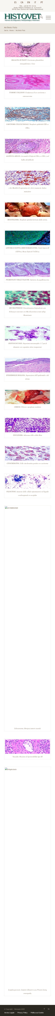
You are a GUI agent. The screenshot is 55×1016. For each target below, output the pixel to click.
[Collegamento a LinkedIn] (48, 1008)
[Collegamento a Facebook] (44, 1008)
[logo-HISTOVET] (23, 17)
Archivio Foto (10, 27)
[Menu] (47, 17)
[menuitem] (40, 17)
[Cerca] (40, 17)
